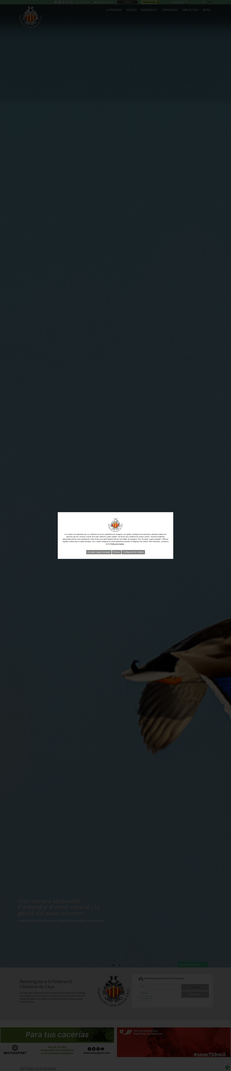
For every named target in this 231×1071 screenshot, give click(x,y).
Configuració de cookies (133, 552)
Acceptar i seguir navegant (98, 552)
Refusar (116, 552)
